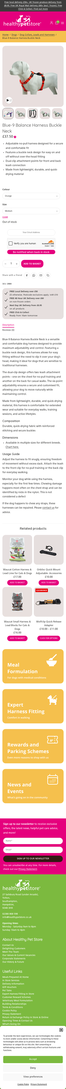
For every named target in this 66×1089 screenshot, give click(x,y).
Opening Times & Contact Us (17, 1021)
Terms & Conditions (12, 1007)
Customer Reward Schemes (16, 997)
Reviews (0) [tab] (8, 330)
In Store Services (10, 980)
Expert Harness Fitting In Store (18, 994)
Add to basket (32, 263)
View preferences (33, 1077)
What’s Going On (11, 1024)
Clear (5, 217)
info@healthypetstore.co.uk (17, 917)
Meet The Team (10, 952)
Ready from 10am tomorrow (23, 314)
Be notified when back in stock (31, 252)
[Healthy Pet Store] (22, 21)
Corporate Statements (13, 959)
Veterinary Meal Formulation (17, 1001)
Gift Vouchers (9, 987)
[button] (61, 1029)
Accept (33, 1059)
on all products (26, 307)
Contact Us (8, 945)
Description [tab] (8, 325)
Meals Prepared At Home (15, 977)
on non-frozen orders (27, 300)
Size (4, 204)
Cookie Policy (23, 1084)
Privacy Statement (39, 1084)
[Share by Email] (41, 275)
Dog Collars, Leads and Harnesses (37, 35)
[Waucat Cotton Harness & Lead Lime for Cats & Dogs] (17, 550)
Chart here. (12, 447)
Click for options (49, 638)
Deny (33, 1068)
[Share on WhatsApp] (34, 275)
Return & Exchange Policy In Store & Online (25, 1017)
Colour (6, 189)
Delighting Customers (13, 948)
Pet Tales (7, 990)
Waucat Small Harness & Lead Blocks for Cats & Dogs (17, 625)
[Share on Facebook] (27, 275)
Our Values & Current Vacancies (18, 955)
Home (5, 35)
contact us (48, 508)
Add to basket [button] (17, 583)
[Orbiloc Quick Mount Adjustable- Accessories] (49, 550)
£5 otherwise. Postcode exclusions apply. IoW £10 (34, 293)
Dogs (14, 35)
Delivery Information (13, 984)
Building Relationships (14, 1004)
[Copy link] (48, 275)
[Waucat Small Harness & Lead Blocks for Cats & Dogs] (17, 602)
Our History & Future (13, 962)
